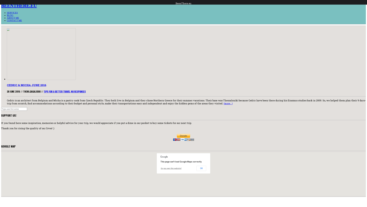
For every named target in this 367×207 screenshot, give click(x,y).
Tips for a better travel (57, 91)
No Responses (78, 91)
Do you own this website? (171, 168)
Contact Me (14, 20)
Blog (10, 15)
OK (201, 168)
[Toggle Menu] (3, 2)
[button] (166, 180)
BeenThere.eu (183, 3)
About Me (13, 18)
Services (12, 13)
